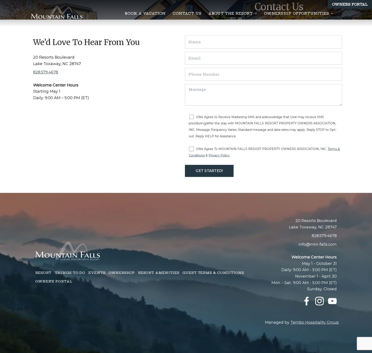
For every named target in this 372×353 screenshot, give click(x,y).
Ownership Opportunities (296, 13)
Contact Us (187, 13)
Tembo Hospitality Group (314, 322)
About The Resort (230, 13)
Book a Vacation (145, 13)
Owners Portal (350, 4)
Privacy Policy (219, 155)
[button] (255, 13)
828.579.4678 (45, 72)
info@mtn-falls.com (318, 244)
